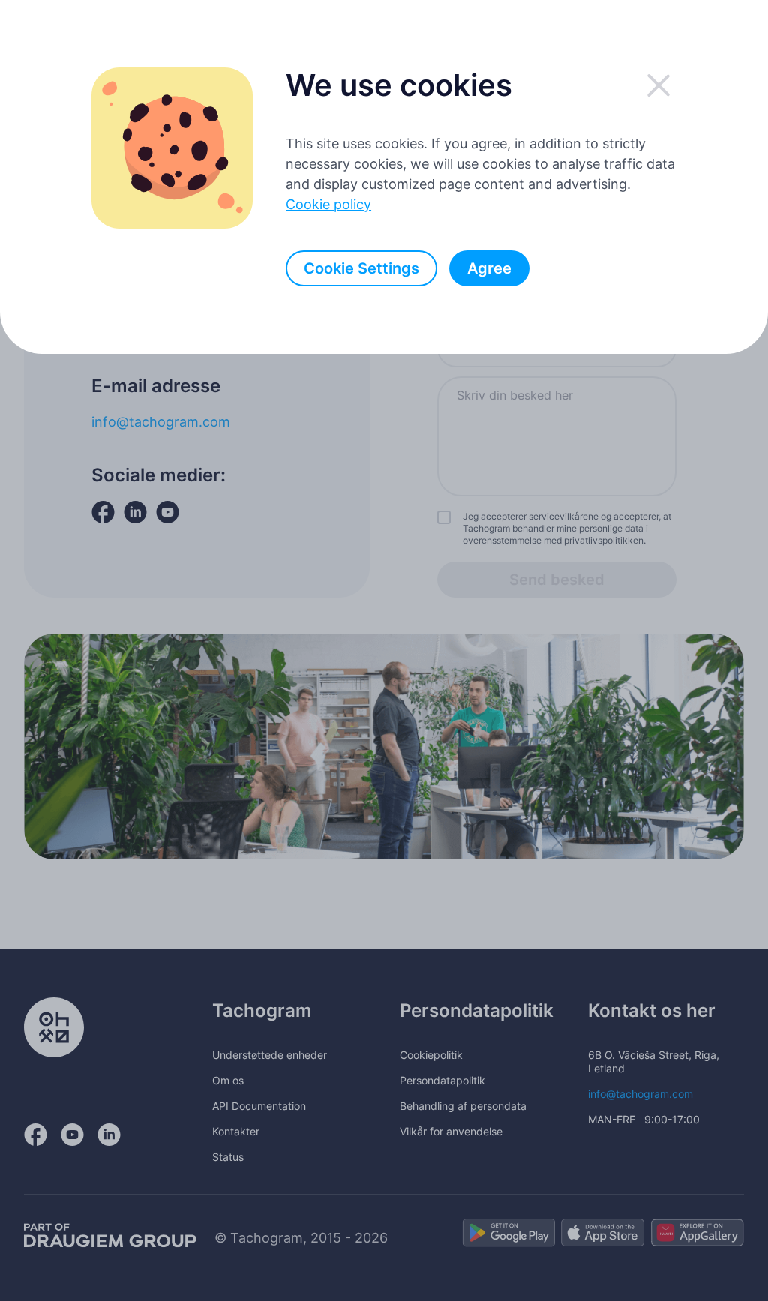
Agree (489, 268)
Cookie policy (328, 204)
